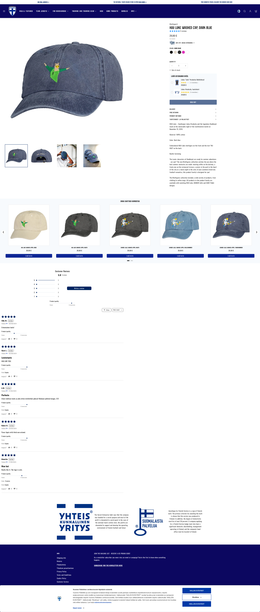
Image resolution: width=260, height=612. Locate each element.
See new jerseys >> (43, 2)
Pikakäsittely (61, 564)
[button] (4, 11)
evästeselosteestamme (102, 602)
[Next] (256, 232)
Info (132, 11)
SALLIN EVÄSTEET (197, 590)
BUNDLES (124, 11)
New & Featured (26, 11)
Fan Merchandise (59, 11)
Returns (59, 561)
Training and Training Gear (83, 11)
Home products (112, 11)
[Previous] (4, 232)
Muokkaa (195, 597)
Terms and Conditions (64, 575)
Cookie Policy (61, 578)
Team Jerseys (41, 11)
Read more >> (143, 2)
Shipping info (61, 558)
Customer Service (63, 582)
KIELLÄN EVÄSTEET (196, 604)
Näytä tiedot (77, 608)
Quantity (173, 62)
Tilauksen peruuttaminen (65, 568)
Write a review (79, 288)
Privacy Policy (61, 571)
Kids (101, 11)
